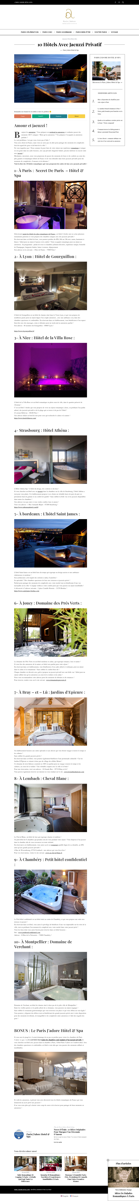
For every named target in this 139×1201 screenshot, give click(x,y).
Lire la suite (58, 1142)
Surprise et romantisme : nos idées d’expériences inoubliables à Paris (51, 1177)
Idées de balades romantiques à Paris (123, 1195)
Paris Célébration (120, 1190)
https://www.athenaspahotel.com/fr (26, 507)
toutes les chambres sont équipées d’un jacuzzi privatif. (61, 1040)
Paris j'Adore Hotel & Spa (71, 50)
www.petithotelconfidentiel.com (29, 932)
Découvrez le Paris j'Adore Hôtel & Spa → (107, 82)
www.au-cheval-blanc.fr (53, 853)
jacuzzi (20, 153)
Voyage (129, 1190)
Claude (23, 116)
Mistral (76, 116)
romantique (75, 148)
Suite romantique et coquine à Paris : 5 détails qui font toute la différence (25, 1178)
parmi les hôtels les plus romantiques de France (39, 234)
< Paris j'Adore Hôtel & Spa (23, 2)
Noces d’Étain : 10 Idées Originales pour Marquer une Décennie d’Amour (69, 1132)
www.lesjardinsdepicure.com (74, 772)
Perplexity (58, 116)
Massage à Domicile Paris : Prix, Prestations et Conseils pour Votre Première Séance (76, 1178)
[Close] (108, 1160)
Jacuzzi (64, 39)
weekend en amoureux (57, 132)
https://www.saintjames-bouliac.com (26, 591)
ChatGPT (40, 116)
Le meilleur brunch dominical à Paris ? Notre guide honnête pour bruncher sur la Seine (110, 111)
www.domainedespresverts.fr (56, 680)
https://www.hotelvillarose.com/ (25, 418)
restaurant (54, 845)
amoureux (32, 132)
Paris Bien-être (72, 39)
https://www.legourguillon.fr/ (24, 331)
